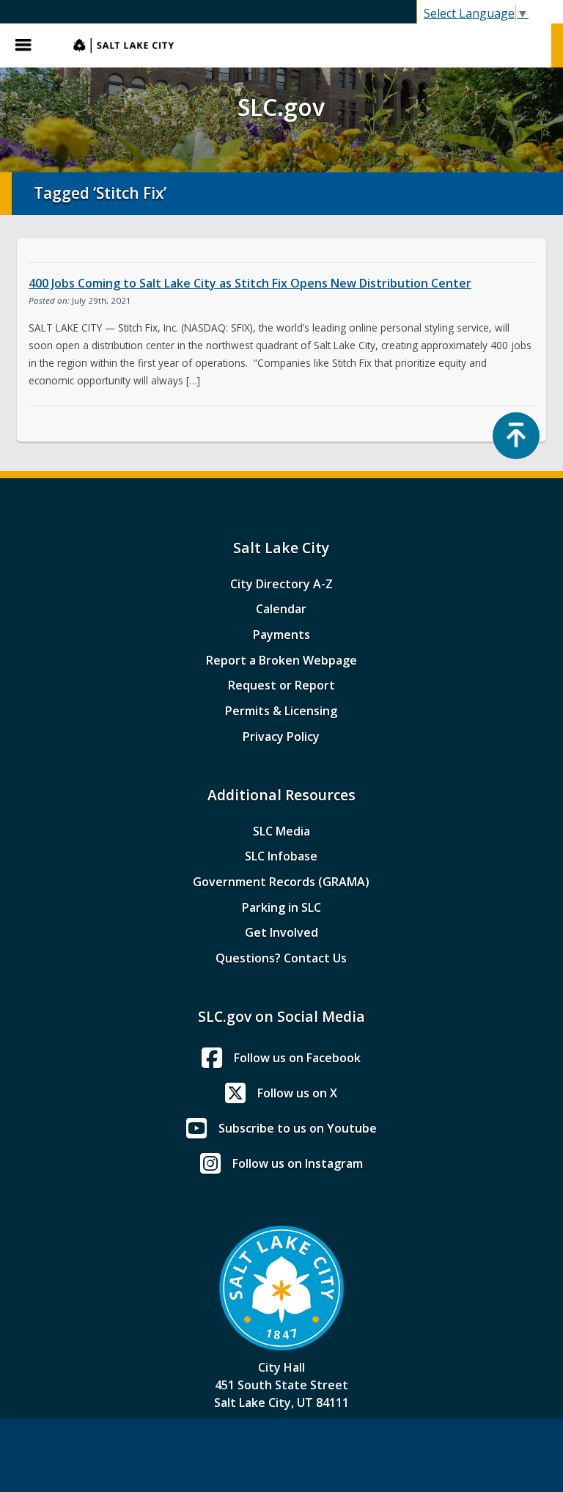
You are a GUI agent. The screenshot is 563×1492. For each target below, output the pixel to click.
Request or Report (281, 685)
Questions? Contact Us (281, 958)
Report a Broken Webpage (281, 660)
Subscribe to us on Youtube (297, 1128)
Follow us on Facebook (297, 1058)
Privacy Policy (281, 736)
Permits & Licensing (281, 711)
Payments (281, 634)
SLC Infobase (281, 856)
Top (516, 435)
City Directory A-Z (281, 584)
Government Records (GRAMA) (281, 882)
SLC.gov (305, 45)
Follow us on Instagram (297, 1163)
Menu (29, 45)
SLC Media (281, 831)
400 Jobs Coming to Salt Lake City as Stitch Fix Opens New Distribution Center (250, 283)
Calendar (281, 609)
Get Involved (281, 932)
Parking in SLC (281, 907)
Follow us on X (297, 1093)
